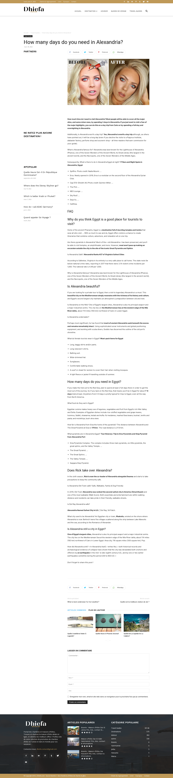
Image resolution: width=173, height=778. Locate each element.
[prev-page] (106, 640)
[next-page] (109, 640)
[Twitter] (143, 1)
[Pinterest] (136, 1)
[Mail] (132, 1)
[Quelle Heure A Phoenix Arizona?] (108, 623)
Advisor (104, 11)
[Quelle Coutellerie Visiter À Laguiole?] (80, 623)
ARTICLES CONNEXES (76, 610)
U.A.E (59, 1)
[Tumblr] (140, 1)
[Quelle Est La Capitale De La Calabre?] (136, 623)
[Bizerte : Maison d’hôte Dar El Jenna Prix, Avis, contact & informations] (73, 730)
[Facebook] (124, 1)
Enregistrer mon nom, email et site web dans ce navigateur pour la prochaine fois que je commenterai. (109, 697)
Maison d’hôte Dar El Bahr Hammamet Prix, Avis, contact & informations (93, 741)
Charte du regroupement (48, 1)
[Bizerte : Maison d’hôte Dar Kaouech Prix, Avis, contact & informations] (73, 754)
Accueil (78, 11)
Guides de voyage (118, 11)
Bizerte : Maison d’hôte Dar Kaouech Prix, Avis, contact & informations (92, 753)
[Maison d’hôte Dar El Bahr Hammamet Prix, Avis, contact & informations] (73, 742)
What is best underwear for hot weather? (83, 602)
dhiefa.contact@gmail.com (47, 749)
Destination (90, 11)
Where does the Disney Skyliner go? (41, 185)
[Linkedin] (128, 1)
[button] (146, 11)
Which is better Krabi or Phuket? (39, 196)
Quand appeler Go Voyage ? (37, 217)
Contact (73, 1)
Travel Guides (136, 11)
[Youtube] (147, 1)
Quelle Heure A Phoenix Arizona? (107, 634)
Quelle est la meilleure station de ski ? (134, 602)
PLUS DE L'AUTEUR (97, 610)
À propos (66, 1)
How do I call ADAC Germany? (38, 207)
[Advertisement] (86, 24)
